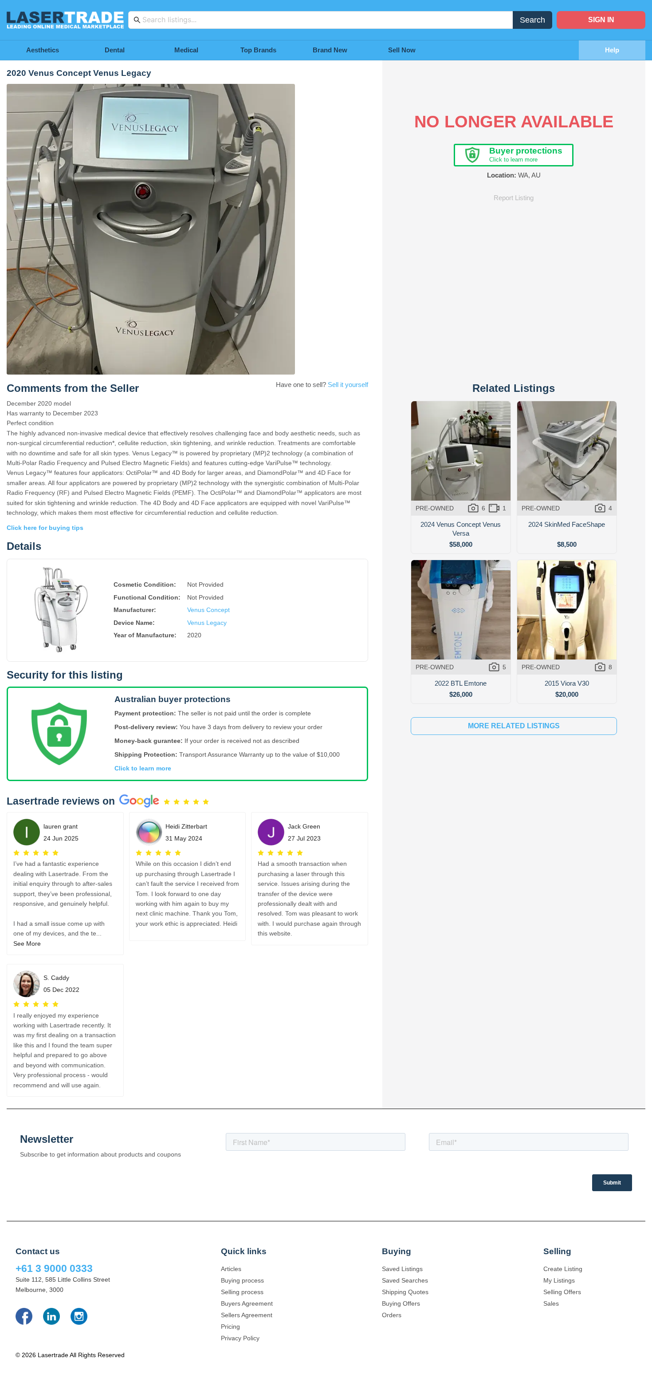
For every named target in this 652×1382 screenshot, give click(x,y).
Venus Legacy (207, 622)
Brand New (330, 50)
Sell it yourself (348, 384)
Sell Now (402, 50)
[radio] (167, 802)
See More (27, 943)
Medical (186, 50)
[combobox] (325, 20)
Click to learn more (142, 768)
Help (612, 50)
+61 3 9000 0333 (54, 1268)
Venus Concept (208, 609)
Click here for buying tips (45, 527)
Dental (115, 50)
